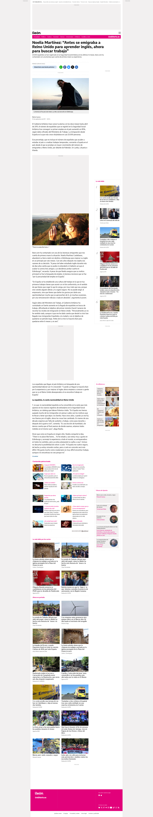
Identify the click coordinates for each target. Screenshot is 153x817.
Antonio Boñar (101, 519)
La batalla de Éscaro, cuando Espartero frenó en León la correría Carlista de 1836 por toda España (45, 647)
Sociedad (55, 37)
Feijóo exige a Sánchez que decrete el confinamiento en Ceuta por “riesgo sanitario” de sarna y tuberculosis (101, 402)
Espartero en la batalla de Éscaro (65, 1)
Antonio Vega (65, 623)
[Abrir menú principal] (120, 33)
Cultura (49, 37)
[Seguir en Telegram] (106, 807)
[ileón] (44, 793)
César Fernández (65, 567)
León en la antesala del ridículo (109, 220)
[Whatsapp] (61, 67)
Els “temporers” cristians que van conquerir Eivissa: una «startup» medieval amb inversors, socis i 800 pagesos (100, 412)
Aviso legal (84, 813)
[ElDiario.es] (114, 37)
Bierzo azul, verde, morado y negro (45, 755)
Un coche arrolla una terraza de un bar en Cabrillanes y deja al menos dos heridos (45, 703)
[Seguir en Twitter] (102, 807)
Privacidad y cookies (75, 813)
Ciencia (62, 37)
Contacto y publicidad (93, 813)
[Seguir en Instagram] (108, 807)
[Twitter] (72, 67)
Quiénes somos (58, 813)
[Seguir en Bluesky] (99, 807)
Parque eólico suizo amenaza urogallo (50, 1)
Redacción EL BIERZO (38, 681)
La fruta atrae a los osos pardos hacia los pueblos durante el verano (46, 728)
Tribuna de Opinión (102, 490)
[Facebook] (64, 67)
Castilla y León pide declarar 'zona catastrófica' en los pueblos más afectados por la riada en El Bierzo (73, 675)
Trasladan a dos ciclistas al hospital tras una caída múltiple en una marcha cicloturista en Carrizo (74, 703)
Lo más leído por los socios (42, 539)
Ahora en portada (39, 597)
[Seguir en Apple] (101, 795)
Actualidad (37, 37)
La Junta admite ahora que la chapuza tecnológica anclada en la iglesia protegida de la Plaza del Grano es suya (45, 562)
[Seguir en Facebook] (103, 807)
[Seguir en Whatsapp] (116, 807)
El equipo (65, 813)
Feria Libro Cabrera (76, 1)
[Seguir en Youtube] (111, 807)
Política (43, 37)
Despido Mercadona (104, 1)
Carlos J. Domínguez (38, 567)
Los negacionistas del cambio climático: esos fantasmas (102, 541)
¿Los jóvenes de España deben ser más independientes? (107, 527)
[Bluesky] (68, 67)
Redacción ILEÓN (66, 593)
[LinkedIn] (76, 67)
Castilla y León (86, 37)
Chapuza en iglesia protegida (93, 1)
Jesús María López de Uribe (40, 651)
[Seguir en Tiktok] (114, 807)
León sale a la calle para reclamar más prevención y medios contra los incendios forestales (74, 757)
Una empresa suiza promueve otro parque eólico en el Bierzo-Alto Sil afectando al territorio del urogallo (74, 619)
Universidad (69, 37)
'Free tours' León (84, 1)
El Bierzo (77, 37)
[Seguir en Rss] (118, 807)
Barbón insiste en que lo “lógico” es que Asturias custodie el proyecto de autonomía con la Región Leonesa (74, 589)
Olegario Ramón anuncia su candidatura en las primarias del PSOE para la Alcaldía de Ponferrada (46, 589)
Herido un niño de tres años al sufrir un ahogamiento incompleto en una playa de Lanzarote (100, 422)
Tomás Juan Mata (104, 223)
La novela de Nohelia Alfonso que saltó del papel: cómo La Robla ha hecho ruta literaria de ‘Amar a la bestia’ (73, 562)
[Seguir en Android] (99, 795)
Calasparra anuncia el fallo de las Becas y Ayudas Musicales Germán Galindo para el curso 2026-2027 (100, 392)
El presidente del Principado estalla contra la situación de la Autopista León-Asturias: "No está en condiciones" (109, 290)
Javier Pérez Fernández (100, 545)
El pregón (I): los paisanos (101, 516)
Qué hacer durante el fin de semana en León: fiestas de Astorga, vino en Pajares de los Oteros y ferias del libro (74, 730)
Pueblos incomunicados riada (114, 1)
